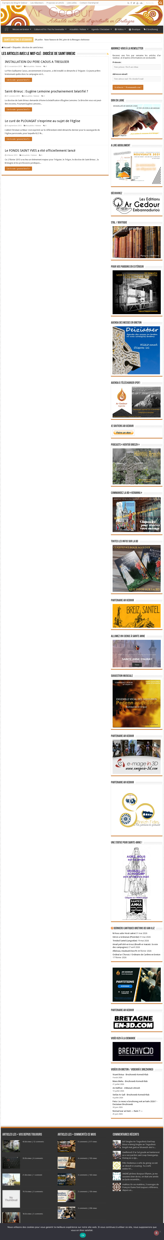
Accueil (6, 29)
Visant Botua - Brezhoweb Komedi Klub (130, 1074)
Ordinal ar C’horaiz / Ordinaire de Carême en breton (136, 954)
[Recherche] (160, 2)
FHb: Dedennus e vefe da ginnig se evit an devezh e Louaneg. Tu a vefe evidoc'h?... (140, 1166)
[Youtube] (137, 3)
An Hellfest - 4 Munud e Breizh (126, 1088)
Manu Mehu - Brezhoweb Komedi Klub (130, 1081)
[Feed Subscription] (108, 54)
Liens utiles (72, 3)
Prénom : (117, 62)
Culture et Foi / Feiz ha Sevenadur (49, 29)
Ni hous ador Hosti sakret (124, 933)
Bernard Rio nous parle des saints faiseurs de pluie (56, 39)
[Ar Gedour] (82, 15)
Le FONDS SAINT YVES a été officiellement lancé (40, 150)
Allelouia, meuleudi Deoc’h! (125, 951)
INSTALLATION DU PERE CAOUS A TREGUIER (37, 62)
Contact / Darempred (89, 3)
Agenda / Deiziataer (100, 29)
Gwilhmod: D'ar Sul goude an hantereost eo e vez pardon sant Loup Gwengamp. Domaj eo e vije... (141, 1155)
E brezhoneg (152, 29)
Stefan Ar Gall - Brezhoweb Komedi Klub (131, 1094)
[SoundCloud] (141, 3)
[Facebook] (131, 3)
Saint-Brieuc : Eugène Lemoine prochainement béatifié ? (46, 91)
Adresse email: (120, 74)
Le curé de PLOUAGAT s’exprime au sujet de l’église (42, 121)
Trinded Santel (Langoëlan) (125, 940)
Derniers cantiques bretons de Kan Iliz (134, 928)
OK (82, 1235)
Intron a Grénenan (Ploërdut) (126, 937)
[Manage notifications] (156, 1233)
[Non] (160, 1231)
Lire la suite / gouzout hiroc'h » (18, 80)
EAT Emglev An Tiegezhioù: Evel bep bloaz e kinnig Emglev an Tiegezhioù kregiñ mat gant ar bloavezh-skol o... (139, 1144)
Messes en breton (21, 29)
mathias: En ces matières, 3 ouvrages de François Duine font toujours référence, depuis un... (140, 1187)
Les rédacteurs (37, 3)
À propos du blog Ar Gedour (14, 3)
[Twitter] (134, 3)
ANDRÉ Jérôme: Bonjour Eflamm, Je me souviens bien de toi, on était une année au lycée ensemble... (140, 1176)
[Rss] (128, 3)
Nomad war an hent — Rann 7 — (128, 1111)
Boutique (136, 29)
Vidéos (120, 29)
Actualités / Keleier (78, 29)
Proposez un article (55, 3)
